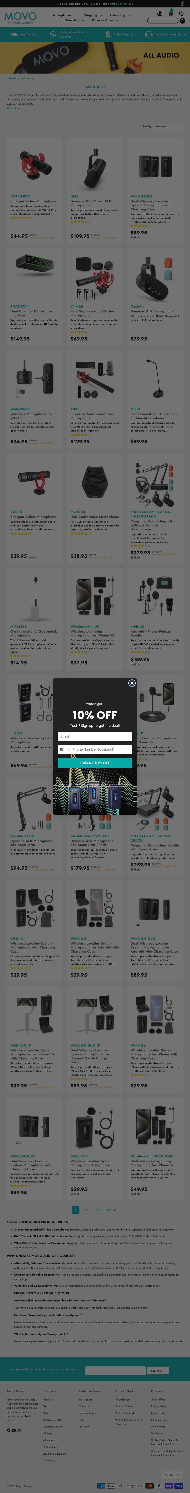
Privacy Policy (74, 789)
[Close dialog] (132, 683)
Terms (89, 789)
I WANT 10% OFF (95, 762)
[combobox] (64, 749)
